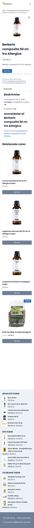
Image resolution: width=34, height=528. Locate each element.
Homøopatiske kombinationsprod (18, 10)
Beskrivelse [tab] (8, 89)
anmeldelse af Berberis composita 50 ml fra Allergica (15, 133)
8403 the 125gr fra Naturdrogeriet (16, 332)
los (25, 82)
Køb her (7, 71)
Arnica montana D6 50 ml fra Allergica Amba (14, 182)
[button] (29, 17)
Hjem (4, 10)
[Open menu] (30, 3)
